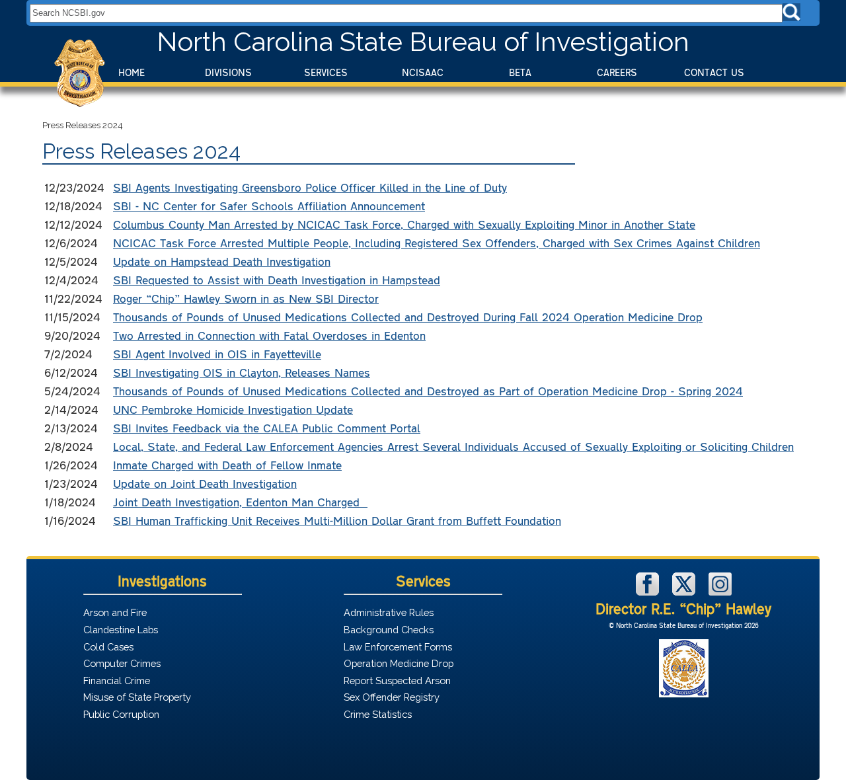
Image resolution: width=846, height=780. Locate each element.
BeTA (520, 72)
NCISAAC (422, 72)
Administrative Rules (389, 612)
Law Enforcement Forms (398, 646)
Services (326, 72)
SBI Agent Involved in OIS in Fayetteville (217, 353)
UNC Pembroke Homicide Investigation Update (233, 409)
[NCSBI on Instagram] (720, 592)
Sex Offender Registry (392, 697)
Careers (617, 72)
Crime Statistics (378, 714)
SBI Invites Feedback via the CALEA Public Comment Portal (266, 427)
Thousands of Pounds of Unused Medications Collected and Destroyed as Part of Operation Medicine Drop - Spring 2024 (428, 390)
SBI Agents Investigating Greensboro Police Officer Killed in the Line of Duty (310, 187)
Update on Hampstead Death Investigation (221, 261)
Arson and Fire (115, 612)
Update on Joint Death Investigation (205, 483)
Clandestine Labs (120, 629)
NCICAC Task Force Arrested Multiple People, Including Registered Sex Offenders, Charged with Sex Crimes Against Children (436, 242)
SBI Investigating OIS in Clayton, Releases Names (241, 372)
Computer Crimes (122, 663)
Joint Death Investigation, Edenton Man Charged (240, 501)
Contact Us (714, 72)
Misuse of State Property (137, 697)
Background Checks (389, 629)
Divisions (228, 72)
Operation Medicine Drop (398, 663)
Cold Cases (108, 646)
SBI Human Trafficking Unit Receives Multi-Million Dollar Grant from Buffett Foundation (337, 520)
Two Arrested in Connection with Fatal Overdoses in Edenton (269, 335)
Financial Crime (116, 680)
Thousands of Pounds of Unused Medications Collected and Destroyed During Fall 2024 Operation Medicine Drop (408, 316)
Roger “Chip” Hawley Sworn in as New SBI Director (246, 298)
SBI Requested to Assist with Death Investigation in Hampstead (276, 279)
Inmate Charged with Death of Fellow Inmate (227, 464)
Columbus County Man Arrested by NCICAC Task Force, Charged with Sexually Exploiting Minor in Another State (404, 224)
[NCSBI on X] (685, 592)
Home (131, 72)
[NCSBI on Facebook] (649, 592)
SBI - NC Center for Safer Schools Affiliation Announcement (269, 205)
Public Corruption (121, 714)
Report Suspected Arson (397, 680)
